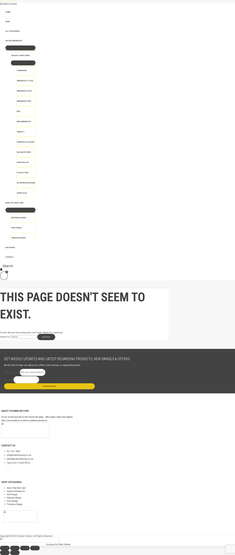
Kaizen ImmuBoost (13, 41)
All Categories (12, 31)
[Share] (25, 548)
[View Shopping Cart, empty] (4, 276)
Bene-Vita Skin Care (14, 203)
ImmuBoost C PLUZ (25, 81)
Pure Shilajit (23, 162)
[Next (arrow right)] (15, 552)
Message (8, 379)
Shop (7, 22)
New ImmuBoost (24, 122)
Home (7, 12)
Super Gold (22, 193)
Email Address (11, 372)
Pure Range (16, 228)
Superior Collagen (25, 142)
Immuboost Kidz (24, 101)
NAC (18, 111)
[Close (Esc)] (35, 548)
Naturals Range (18, 218)
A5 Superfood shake (26, 183)
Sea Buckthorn (24, 152)
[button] (6, 266)
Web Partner (64, 544)
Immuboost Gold (24, 91)
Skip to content (7, 1)
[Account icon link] (1, 269)
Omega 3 (20, 132)
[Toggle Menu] (20, 47)
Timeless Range (18, 238)
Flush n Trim (22, 173)
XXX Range (10, 247)
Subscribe (49, 386)
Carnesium (22, 70)
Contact (9, 257)
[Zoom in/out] (5, 548)
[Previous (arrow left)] (5, 552)
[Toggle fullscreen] (15, 548)
